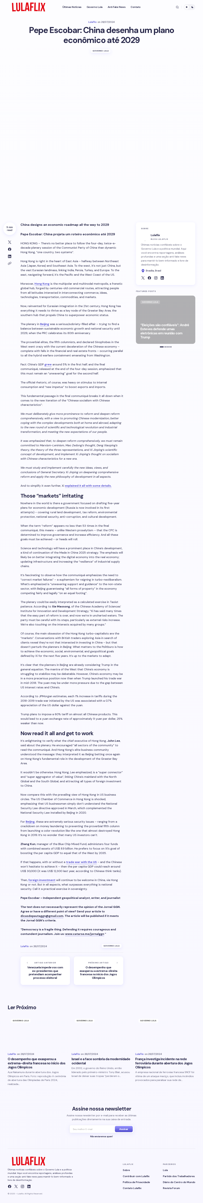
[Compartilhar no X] (9, 242)
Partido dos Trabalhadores (179, 1176)
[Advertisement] (101, 82)
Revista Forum (171, 1188)
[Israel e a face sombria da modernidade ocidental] (102, 1032)
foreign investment (41, 880)
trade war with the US (81, 862)
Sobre (126, 1170)
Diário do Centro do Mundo (179, 1182)
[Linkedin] (29, 1186)
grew (48, 364)
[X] (16, 1186)
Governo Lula (101, 51)
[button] (177, 7)
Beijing (44, 324)
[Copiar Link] (9, 263)
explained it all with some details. (88, 486)
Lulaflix (155, 235)
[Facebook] (9, 1186)
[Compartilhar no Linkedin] (9, 256)
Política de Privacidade (136, 1182)
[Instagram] (22, 1186)
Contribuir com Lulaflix (136, 1176)
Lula (165, 1170)
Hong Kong (42, 284)
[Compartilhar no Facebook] (9, 249)
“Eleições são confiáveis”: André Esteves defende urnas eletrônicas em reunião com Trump (164, 331)
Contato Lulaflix (132, 1188)
